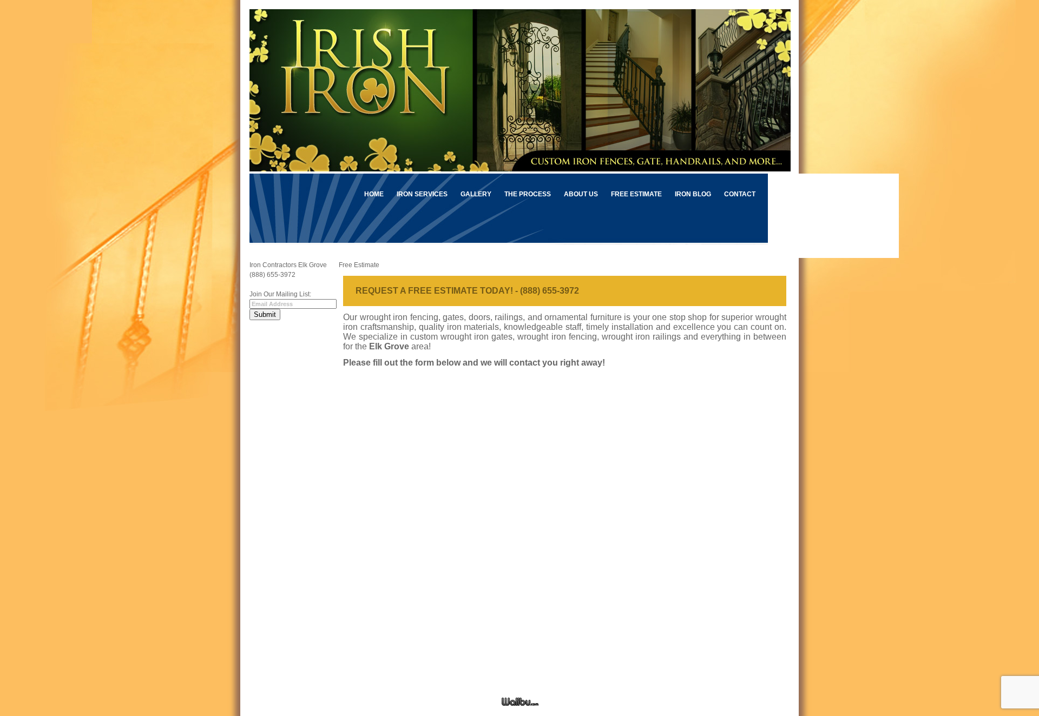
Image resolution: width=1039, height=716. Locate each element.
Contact (739, 194)
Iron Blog (693, 194)
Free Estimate (636, 194)
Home (374, 194)
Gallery (476, 194)
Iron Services (422, 194)
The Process (527, 194)
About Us (581, 194)
